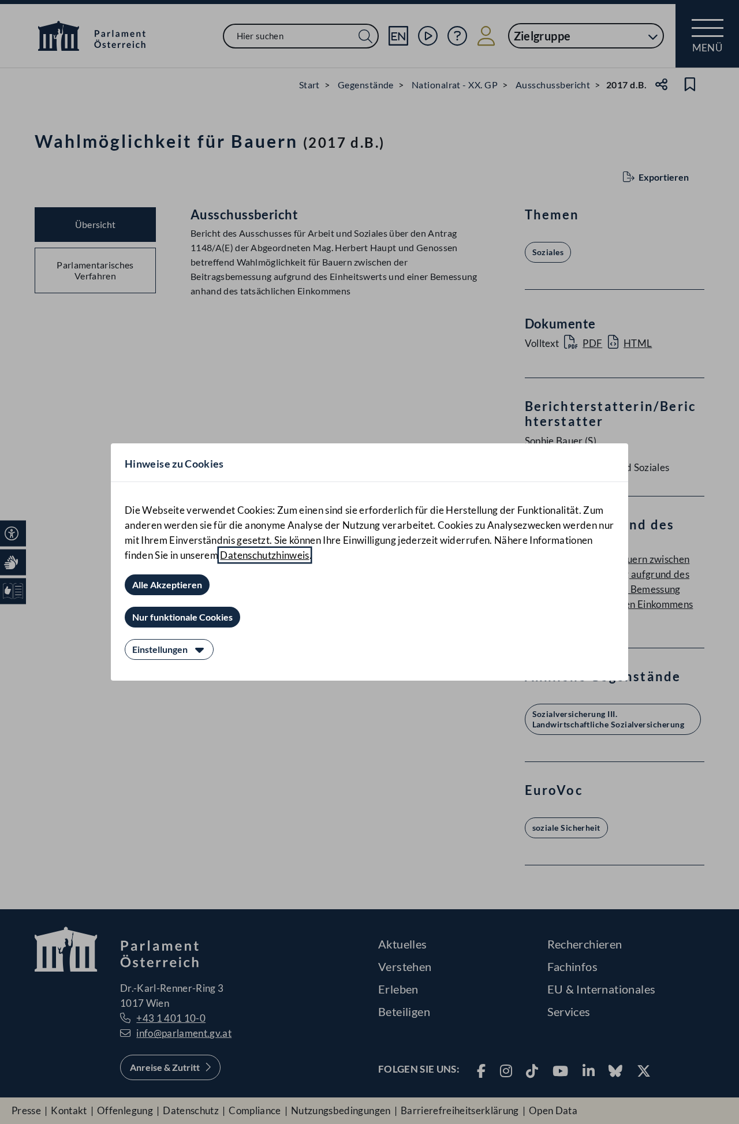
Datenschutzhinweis (264, 555)
